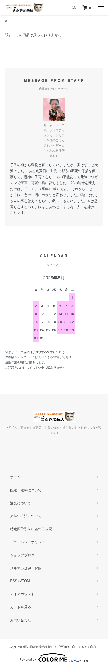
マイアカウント (22, 593)
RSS (13, 580)
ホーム (9, 21)
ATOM (25, 580)
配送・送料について (26, 489)
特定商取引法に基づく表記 (31, 528)
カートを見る (20, 606)
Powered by (28, 659)
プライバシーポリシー (27, 541)
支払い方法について (26, 515)
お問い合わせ (20, 619)
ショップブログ (22, 554)
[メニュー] (100, 7)
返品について (20, 502)
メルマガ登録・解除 (26, 567)
